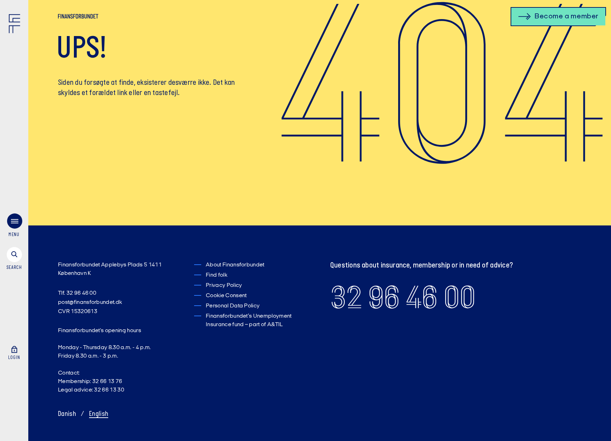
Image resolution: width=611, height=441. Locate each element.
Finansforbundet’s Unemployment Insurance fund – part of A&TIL (249, 320)
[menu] (14, 226)
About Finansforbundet (235, 265)
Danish (67, 414)
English (98, 414)
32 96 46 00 (403, 297)
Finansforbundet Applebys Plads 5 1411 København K (110, 269)
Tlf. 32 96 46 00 (77, 293)
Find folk (216, 275)
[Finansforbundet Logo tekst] (78, 17)
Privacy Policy (224, 285)
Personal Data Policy (233, 306)
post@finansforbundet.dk (90, 302)
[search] (14, 259)
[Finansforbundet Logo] (16, 25)
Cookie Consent (226, 296)
